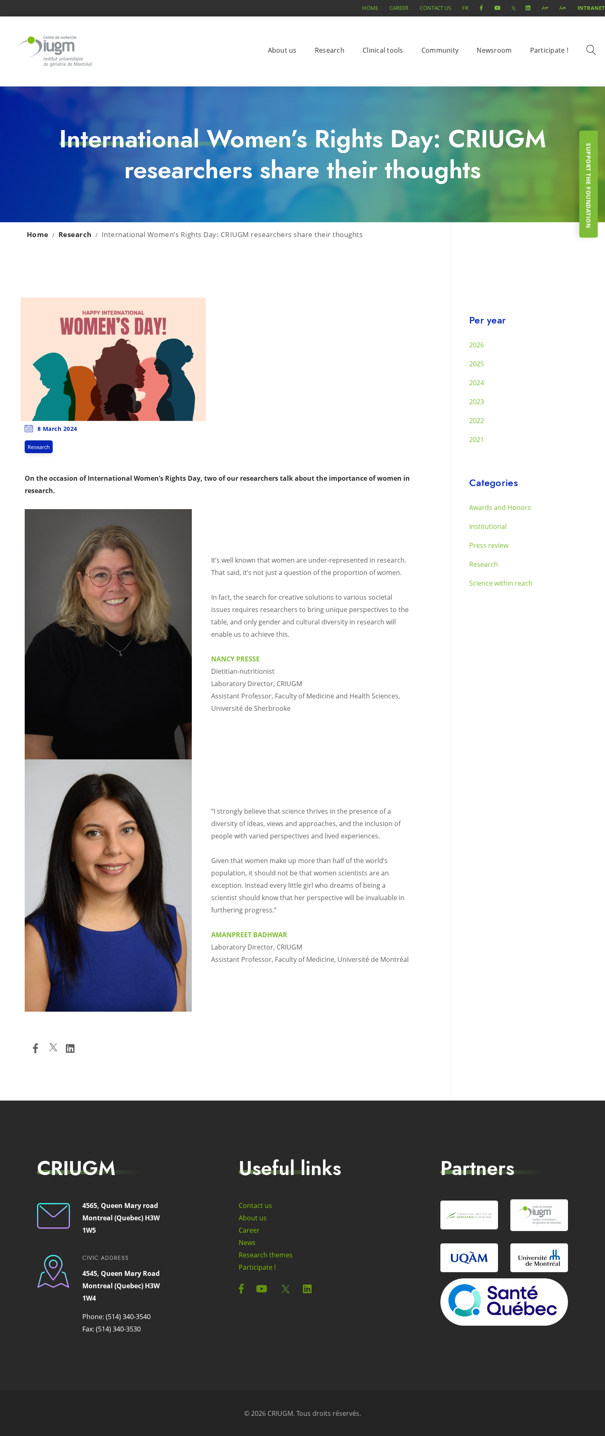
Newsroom (494, 50)
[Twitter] (53, 1048)
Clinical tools (383, 50)
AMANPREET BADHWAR (249, 934)
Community (439, 50)
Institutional (488, 526)
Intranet (591, 8)
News (247, 1242)
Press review (488, 545)
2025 (476, 363)
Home (370, 8)
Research (329, 50)
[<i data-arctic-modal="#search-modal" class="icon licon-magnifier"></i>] (592, 51)
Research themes (266, 1254)
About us (282, 50)
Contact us (435, 8)
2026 (476, 344)
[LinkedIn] (70, 1048)
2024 (476, 382)
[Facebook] (35, 1048)
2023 (476, 401)
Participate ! (549, 50)
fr (465, 8)
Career (398, 8)
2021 (476, 439)
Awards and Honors (500, 507)
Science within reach (501, 583)
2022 (476, 420)
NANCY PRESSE (235, 658)
